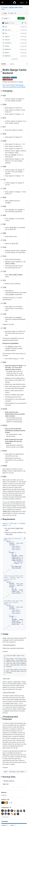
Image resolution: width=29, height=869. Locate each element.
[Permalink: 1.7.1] (1, 179)
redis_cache (8, 30)
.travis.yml (7, 39)
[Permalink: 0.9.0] (1, 476)
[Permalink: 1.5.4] (1, 247)
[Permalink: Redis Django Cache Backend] (1, 71)
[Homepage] (14, 2)
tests (6, 33)
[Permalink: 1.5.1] (1, 280)
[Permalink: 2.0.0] (1, 141)
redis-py (15, 358)
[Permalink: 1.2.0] (1, 328)
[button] (25, 538)
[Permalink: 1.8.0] (1, 166)
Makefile (7, 52)
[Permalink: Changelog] (1, 91)
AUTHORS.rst (8, 43)
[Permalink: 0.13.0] (1, 409)
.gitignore (7, 36)
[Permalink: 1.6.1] (1, 224)
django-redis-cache (15, 7)
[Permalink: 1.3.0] (1, 314)
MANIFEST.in (8, 49)
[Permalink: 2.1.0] (1, 134)
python (5, 525)
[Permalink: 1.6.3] (1, 206)
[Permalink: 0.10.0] (1, 466)
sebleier (5, 7)
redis (15, 523)
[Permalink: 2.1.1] (1, 127)
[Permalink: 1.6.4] (1, 197)
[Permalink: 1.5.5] (1, 240)
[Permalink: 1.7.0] (1, 188)
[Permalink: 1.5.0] (1, 287)
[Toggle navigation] (2, 2)
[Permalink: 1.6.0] (1, 233)
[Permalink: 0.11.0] (1, 451)
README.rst (8, 56)
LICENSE (7, 46)
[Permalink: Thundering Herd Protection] (1, 718)
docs (6, 26)
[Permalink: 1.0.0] (1, 362)
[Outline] (27, 64)
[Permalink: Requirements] (1, 519)
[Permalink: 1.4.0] (1, 303)
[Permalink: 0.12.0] (1, 425)
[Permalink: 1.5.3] (1, 256)
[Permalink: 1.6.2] (1, 215)
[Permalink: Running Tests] (1, 777)
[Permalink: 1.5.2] (1, 271)
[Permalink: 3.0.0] (1, 104)
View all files (14, 59)
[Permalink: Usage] (1, 634)
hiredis (23, 523)
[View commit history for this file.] (25, 23)
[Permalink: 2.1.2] (1, 118)
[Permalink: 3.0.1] (1, 95)
